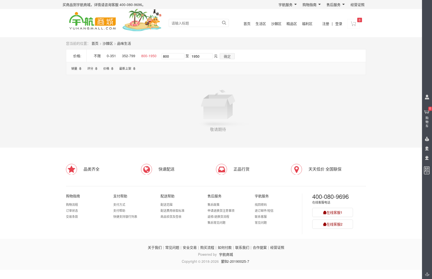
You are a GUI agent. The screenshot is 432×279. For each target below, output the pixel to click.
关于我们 (155, 247)
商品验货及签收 (171, 216)
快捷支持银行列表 (125, 216)
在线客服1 (334, 212)
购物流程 (72, 204)
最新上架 (125, 68)
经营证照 (357, 4)
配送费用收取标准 (172, 210)
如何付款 (225, 247)
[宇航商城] (92, 19)
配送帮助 (167, 195)
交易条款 (72, 216)
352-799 (128, 55)
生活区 (261, 23)
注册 (325, 23)
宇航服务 (285, 4)
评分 (90, 68)
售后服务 (333, 4)
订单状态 (72, 210)
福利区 (307, 23)
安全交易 (190, 247)
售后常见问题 (217, 222)
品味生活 (124, 43)
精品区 (291, 23)
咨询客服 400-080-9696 (123, 4)
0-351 (111, 55)
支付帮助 (120, 195)
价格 (106, 68)
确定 (227, 56)
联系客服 (261, 216)
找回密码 (261, 204)
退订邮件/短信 (264, 210)
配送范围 (166, 204)
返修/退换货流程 (218, 216)
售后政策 (214, 204)
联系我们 (242, 247)
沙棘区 (276, 23)
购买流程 (207, 247)
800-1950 (148, 55)
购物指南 (309, 4)
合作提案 (260, 247)
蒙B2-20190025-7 (235, 261)
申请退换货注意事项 (221, 210)
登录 (338, 23)
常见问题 (261, 222)
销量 (74, 68)
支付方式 (119, 204)
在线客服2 (334, 224)
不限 (97, 55)
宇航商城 (226, 254)
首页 (247, 23)
